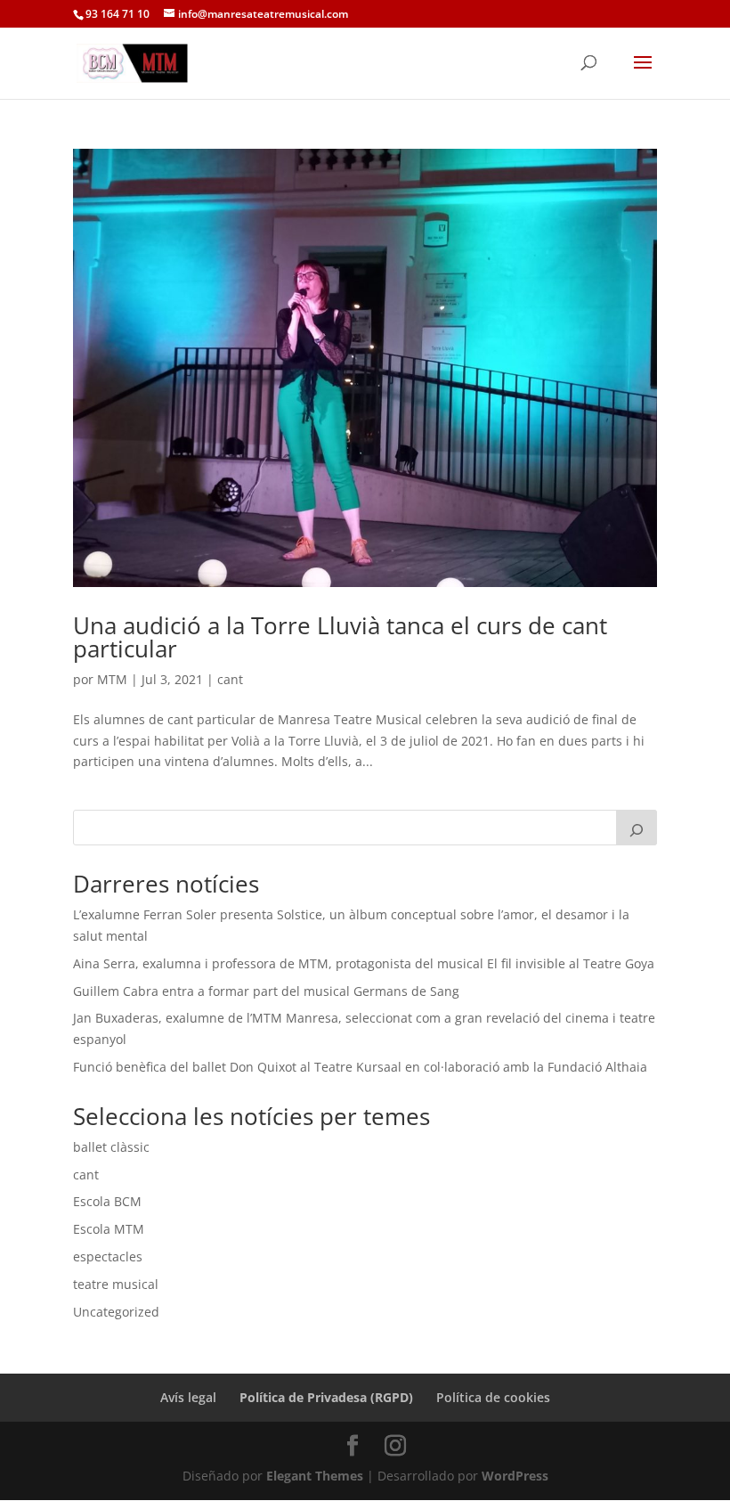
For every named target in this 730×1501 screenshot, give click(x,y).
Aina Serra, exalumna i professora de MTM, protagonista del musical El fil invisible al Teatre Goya (363, 963)
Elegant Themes (314, 1475)
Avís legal (188, 1397)
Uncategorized (116, 1311)
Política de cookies (493, 1397)
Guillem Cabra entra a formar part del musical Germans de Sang (266, 991)
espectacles (107, 1256)
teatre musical (115, 1284)
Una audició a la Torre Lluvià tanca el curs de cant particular (340, 637)
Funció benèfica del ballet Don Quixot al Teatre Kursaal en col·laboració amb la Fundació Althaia (360, 1066)
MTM (112, 679)
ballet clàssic (111, 1146)
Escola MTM (108, 1228)
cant (230, 679)
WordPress (515, 1475)
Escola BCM (107, 1201)
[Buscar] (636, 827)
